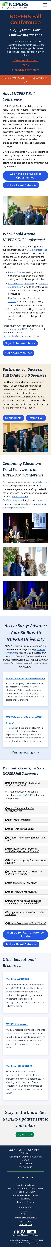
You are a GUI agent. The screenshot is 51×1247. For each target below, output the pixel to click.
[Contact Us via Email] (31, 1177)
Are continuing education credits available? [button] (24, 913)
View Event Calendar (25, 1185)
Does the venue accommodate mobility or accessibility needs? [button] (23, 902)
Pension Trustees (16, 272)
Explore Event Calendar (21, 185)
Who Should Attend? (25, 60)
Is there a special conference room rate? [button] (25, 839)
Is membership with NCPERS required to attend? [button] (22, 784)
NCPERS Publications (19, 1065)
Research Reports (25, 1202)
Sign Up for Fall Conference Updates (25, 934)
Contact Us (26, 1214)
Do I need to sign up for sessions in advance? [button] (25, 861)
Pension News (25, 1221)
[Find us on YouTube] (27, 1177)
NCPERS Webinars (17, 978)
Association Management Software (26, 1235)
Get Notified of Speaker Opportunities (25, 175)
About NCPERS (25, 1207)
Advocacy (25, 1199)
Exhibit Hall (36, 418)
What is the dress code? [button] (21, 828)
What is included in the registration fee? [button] (19, 809)
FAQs (25, 65)
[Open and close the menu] (38, 4)
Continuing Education (25, 1192)
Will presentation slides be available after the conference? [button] (22, 850)
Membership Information (25, 1218)
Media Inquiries (25, 1224)
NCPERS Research (17, 1024)
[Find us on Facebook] (18, 1177)
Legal (37, 1243)
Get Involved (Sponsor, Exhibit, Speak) (25, 1188)
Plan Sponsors (15, 298)
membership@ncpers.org (15, 336)
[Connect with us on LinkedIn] (22, 1177)
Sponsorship (13, 418)
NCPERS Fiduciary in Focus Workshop (25, 678)
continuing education (37, 482)
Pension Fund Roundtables (25, 1195)
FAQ (25, 1211)
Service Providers (16, 309)
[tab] (25, 784)
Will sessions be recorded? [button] (22, 882)
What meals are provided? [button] (22, 891)
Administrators (15, 283)
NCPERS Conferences (36, 250)
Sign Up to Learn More (25, 69)
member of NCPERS (23, 795)
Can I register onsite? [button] (19, 819)
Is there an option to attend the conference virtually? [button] (23, 873)
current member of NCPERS (17, 329)
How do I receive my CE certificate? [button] (27, 923)
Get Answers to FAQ (18, 353)
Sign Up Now (25, 1134)
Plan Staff (29, 283)
